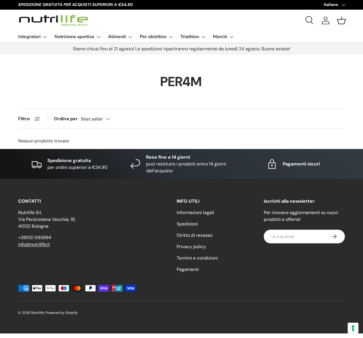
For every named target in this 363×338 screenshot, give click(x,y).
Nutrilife (37, 312)
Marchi (220, 37)
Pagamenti (188, 269)
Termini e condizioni (197, 258)
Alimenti (117, 37)
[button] (341, 20)
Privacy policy (191, 247)
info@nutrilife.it (34, 244)
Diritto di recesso (194, 235)
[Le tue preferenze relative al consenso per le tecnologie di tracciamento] (353, 328)
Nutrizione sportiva (74, 37)
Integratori (29, 37)
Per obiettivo (153, 37)
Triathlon (189, 37)
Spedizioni (187, 224)
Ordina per (66, 119)
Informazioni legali (195, 212)
